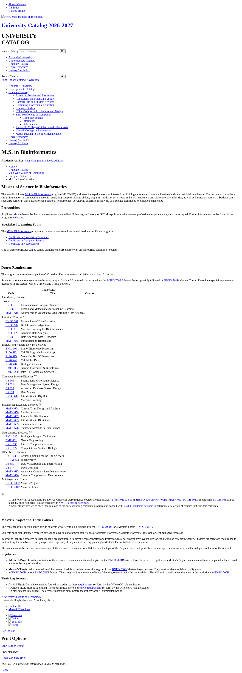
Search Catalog (9, 51)
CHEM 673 (12, 459)
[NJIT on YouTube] (15, 621)
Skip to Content (17, 4)
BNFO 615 (11, 329)
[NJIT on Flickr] (13, 624)
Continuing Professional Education (35, 104)
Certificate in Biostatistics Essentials (29, 237)
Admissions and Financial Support (35, 98)
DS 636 (9, 336)
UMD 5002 (12, 367)
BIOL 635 (11, 444)
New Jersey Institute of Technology (21, 596)
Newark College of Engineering (33, 130)
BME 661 (11, 440)
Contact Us (15, 606)
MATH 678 (12, 427)
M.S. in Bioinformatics (38, 194)
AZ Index (14, 7)
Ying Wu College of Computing (33, 114)
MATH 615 (12, 312)
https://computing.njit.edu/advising (44, 160)
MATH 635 (12, 471)
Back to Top (8, 630)
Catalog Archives (18, 143)
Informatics (29, 120)
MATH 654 (12, 408)
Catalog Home (17, 10)
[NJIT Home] (22, 16)
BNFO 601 (11, 321)
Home (12, 166)
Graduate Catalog (18, 63)
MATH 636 (12, 475)
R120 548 (11, 364)
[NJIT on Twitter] (14, 618)
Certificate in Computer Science (26, 240)
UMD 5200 (12, 371)
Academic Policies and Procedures (35, 95)
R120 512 (11, 352)
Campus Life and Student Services (35, 101)
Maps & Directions (19, 609)
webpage (18, 217)
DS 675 (9, 400)
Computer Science (33, 117)
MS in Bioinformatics (19, 231)
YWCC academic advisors (74, 502)
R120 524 (11, 360)
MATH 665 (12, 424)
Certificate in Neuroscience (24, 243)
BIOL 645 (11, 436)
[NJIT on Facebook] (15, 615)
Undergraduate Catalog (22, 60)
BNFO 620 (11, 332)
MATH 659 (12, 412)
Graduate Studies (25, 108)
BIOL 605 (11, 348)
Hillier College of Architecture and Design (39, 111)
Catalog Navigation (28, 79)
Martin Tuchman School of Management (38, 133)
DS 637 (9, 308)
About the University (20, 57)
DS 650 (9, 463)
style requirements (91, 587)
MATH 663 (12, 340)
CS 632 (9, 388)
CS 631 (9, 384)
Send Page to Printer (12, 645)
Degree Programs (18, 66)
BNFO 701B (171, 280)
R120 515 (11, 356)
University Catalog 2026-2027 (37, 25)
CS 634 (9, 392)
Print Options (8, 79)
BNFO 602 (11, 325)
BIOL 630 (11, 455)
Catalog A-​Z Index (19, 70)
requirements (85, 584)
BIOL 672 (11, 448)
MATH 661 (189, 499)
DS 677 (9, 467)
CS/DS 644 (11, 396)
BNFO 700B (114, 280)
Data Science (30, 124)
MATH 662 (12, 416)
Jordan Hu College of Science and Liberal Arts (42, 127)
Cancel (5, 669)
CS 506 (9, 305)
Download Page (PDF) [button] (14, 657)
